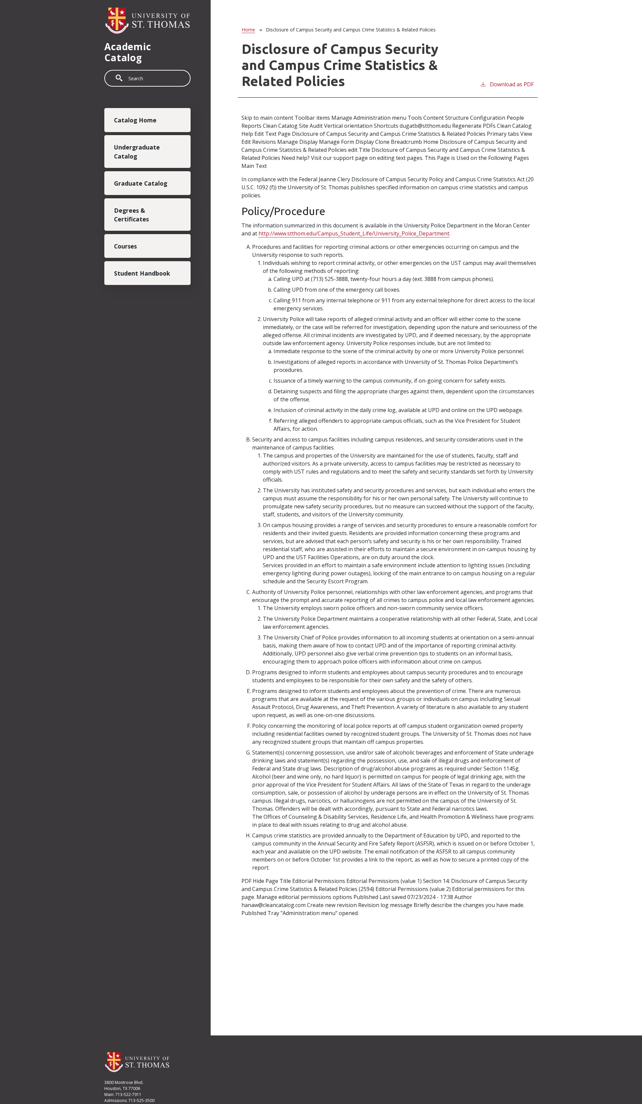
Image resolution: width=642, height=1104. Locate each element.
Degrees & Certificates (131, 214)
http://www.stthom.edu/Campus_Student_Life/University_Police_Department (353, 233)
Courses (125, 246)
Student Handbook (142, 273)
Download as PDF (512, 84)
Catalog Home (135, 120)
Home (248, 29)
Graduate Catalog (140, 183)
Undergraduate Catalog (137, 151)
